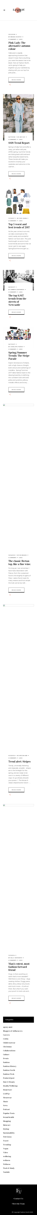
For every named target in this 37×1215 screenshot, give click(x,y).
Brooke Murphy (16, 37)
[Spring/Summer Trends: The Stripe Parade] (18, 337)
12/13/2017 (11, 218)
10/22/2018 (11, 34)
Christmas (7, 1047)
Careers (6, 1035)
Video (5, 1152)
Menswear (7, 1097)
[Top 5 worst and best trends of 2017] (18, 205)
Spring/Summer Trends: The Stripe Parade (18, 355)
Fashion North (9, 1070)
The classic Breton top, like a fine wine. (19, 562)
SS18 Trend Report (18, 143)
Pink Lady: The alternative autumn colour (19, 46)
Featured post (8, 1078)
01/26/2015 (11, 755)
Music (5, 1101)
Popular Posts (8, 1113)
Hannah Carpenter (17, 289)
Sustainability (9, 1133)
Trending (7, 1145)
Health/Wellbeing (10, 1086)
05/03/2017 (11, 287)
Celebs (5, 1039)
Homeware (7, 1090)
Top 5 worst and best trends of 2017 (19, 226)
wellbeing (7, 1156)
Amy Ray (22, 137)
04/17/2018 (11, 137)
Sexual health (8, 1117)
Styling (6, 1129)
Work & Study (8, 1168)
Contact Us (18, 1198)
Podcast (6, 1109)
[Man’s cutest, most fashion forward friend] (18, 881)
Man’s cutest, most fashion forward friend (18, 967)
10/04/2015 (11, 555)
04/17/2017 (11, 344)
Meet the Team (18, 1204)
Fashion (6, 1062)
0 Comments (12, 39)
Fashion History (9, 1066)
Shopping (7, 1121)
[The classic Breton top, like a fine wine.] (18, 481)
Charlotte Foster (16, 346)
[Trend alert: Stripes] (18, 681)
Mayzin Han (23, 755)
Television (7, 1137)
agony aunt (7, 1027)
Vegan (5, 1148)
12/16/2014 (11, 955)
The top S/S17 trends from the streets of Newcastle (17, 300)
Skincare (6, 1125)
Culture (6, 1054)
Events (6, 1058)
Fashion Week (8, 1074)
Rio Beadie (23, 555)
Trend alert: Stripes (19, 761)
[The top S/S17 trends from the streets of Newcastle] (18, 280)
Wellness (6, 1164)
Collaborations (9, 1050)
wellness (6, 1160)
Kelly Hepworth (16, 957)
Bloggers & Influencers (12, 1031)
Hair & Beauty (9, 1082)
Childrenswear (9, 1043)
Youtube (6, 1172)
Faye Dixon (23, 218)
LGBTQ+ (6, 1094)
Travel (5, 1141)
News (5, 1105)
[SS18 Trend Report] (18, 117)
